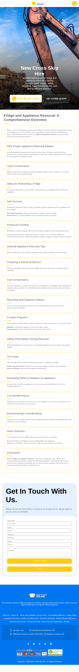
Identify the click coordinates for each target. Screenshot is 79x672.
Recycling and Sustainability (52, 622)
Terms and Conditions (28, 615)
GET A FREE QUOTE (56, 99)
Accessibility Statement (56, 615)
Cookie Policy (71, 615)
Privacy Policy (42, 615)
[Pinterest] (51, 644)
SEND (39, 569)
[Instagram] (39, 644)
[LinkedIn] (45, 644)
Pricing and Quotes (34, 622)
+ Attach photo (40, 561)
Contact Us (15, 615)
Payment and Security (18, 622)
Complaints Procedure (11, 618)
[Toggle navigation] (4, 3)
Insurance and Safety (47, 618)
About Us (6, 615)
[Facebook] (28, 644)
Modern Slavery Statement (66, 618)
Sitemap (66, 622)
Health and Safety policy (30, 618)
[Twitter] (34, 644)
